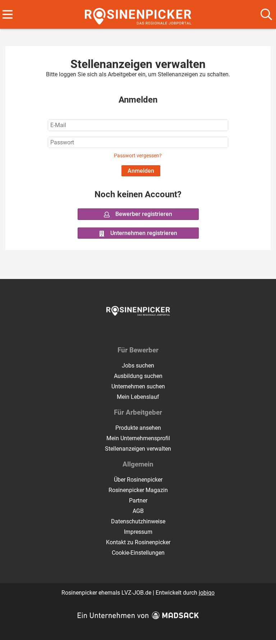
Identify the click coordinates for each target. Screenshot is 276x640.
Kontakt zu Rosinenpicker (138, 542)
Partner (138, 500)
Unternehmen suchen (138, 386)
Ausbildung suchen (138, 376)
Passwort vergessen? (138, 156)
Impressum (138, 531)
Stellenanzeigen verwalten (138, 448)
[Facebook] (133, 331)
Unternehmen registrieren (143, 233)
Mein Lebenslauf (138, 396)
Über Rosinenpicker (138, 479)
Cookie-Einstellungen (138, 552)
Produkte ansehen (138, 427)
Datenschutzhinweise (138, 521)
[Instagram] (144, 331)
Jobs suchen (138, 365)
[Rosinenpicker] (138, 15)
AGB (138, 511)
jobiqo (207, 592)
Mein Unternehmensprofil (138, 438)
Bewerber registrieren (143, 214)
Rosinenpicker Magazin (138, 490)
